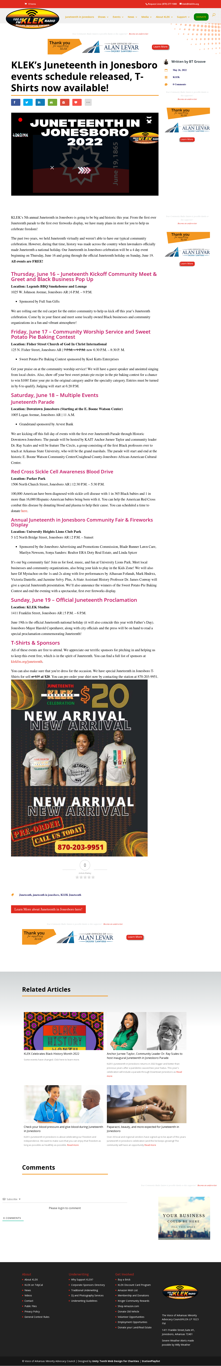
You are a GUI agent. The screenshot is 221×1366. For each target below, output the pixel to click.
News (131, 17)
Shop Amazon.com (128, 1306)
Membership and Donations (133, 1295)
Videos (28, 1295)
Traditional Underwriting (84, 1290)
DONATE (201, 17)
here (24, 510)
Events (117, 17)
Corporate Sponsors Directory (88, 1285)
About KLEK (163, 17)
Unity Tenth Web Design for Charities (115, 1361)
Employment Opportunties (132, 1322)
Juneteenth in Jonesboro (79, 17)
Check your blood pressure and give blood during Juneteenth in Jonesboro (63, 1129)
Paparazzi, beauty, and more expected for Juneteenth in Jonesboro (143, 1129)
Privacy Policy (32, 1311)
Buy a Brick (124, 1279)
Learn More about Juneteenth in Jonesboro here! (48, 909)
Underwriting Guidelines (84, 1300)
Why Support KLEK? (82, 1279)
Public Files (31, 1306)
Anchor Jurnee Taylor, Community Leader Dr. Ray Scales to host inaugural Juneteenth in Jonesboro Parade (144, 1056)
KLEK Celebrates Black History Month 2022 (51, 1054)
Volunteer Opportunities (131, 1316)
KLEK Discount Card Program (134, 1285)
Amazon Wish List (128, 1290)
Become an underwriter (138, 33)
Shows (101, 17)
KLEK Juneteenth (71, 895)
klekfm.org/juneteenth (26, 661)
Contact (29, 1300)
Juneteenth (25, 895)
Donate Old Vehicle (128, 1311)
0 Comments (179, 84)
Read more (73, 1145)
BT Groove (197, 61)
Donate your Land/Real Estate (135, 1327)
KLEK (176, 77)
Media (145, 17)
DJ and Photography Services (87, 1295)
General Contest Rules (37, 1316)
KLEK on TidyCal (34, 1285)
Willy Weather (182, 1344)
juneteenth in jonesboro (46, 895)
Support (182, 17)
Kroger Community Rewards (133, 1300)
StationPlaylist (151, 1361)
